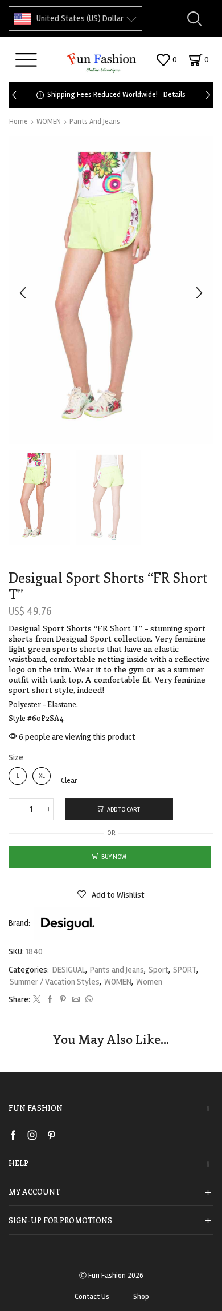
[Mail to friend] (76, 1000)
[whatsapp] (88, 1000)
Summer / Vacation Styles (55, 982)
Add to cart (123, 809)
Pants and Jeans (94, 121)
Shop (141, 1297)
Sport (158, 970)
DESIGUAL (68, 970)
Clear (69, 780)
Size (16, 757)
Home (18, 121)
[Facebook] (49, 1000)
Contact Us (92, 1297)
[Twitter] (36, 1000)
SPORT (184, 970)
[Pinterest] (62, 1000)
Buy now (113, 857)
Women (149, 982)
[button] (14, 95)
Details (174, 94)
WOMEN (48, 121)
